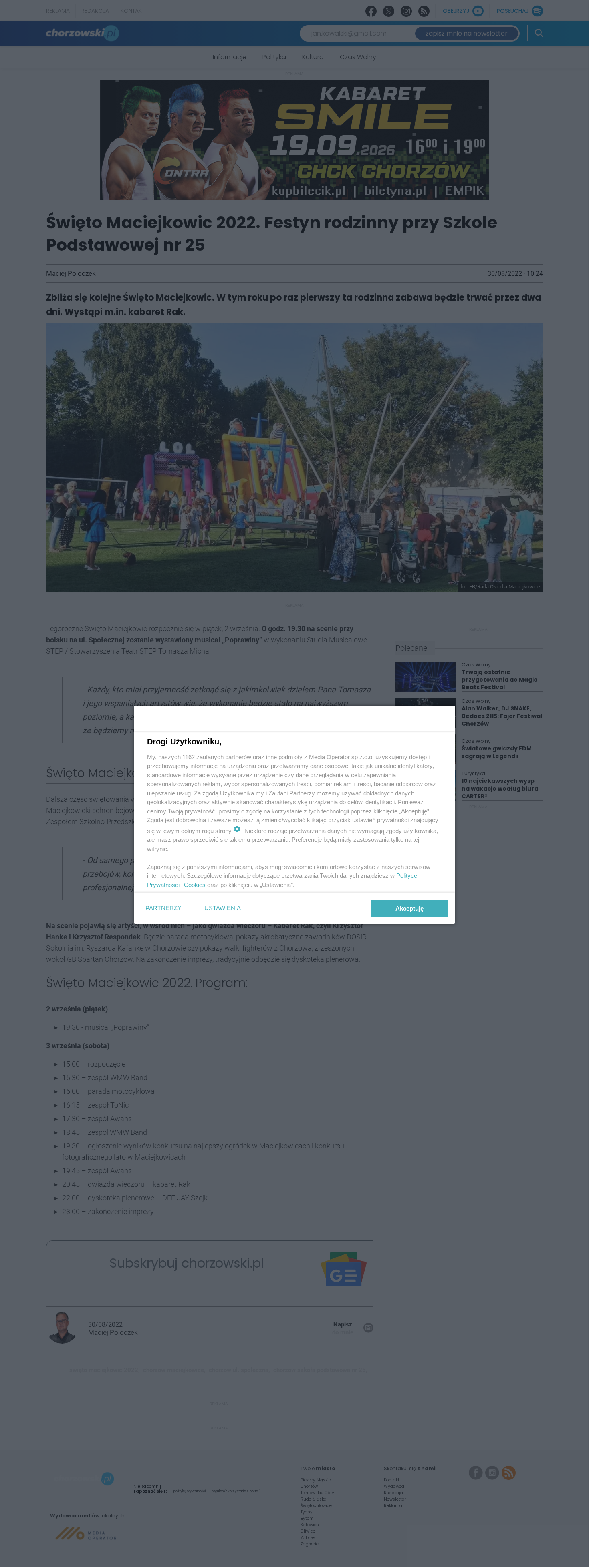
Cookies (195, 884)
